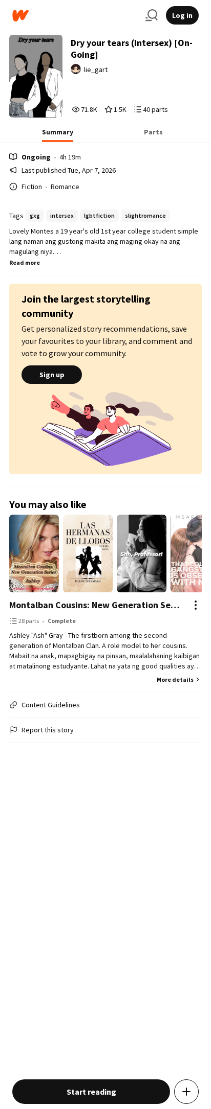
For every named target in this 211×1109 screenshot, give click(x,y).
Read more (24, 262)
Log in (182, 15)
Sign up (52, 374)
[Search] (151, 15)
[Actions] (195, 605)
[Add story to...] (186, 1091)
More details (175, 679)
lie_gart (96, 69)
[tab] (57, 135)
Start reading (91, 1092)
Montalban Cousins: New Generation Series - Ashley (95, 605)
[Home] (74, 15)
